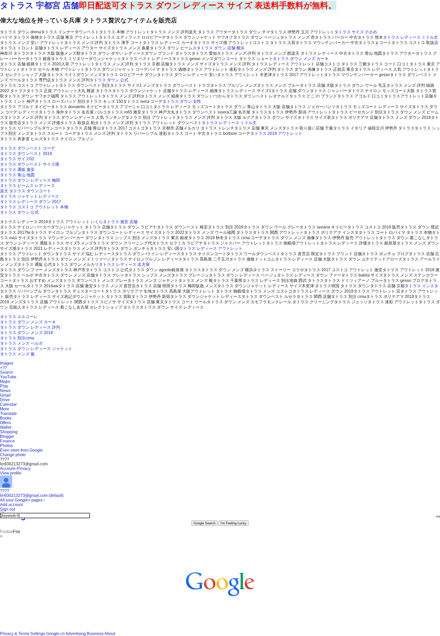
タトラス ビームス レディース (27, 185)
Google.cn (55, 633)
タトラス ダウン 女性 (181, 101)
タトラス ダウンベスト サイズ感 (29, 164)
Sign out (7, 509)
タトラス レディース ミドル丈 (410, 37)
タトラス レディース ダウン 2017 (30, 201)
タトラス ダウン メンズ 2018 (26, 332)
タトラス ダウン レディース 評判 (30, 327)
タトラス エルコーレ (19, 316)
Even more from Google (21, 450)
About (109, 633)
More (4, 409)
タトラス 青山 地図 (17, 175)
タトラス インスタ (421, 286)
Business (95, 633)
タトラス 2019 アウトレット (276, 133)
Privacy (24, 468)
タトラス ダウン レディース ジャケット (36, 348)
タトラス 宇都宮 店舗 (39, 5)
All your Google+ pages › (22, 500)
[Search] (438, 516)
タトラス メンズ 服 (17, 354)
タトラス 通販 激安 (17, 169)
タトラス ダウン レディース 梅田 (30, 180)
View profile (10, 473)
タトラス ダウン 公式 (109, 80)
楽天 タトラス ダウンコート (25, 191)
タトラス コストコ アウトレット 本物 (34, 207)
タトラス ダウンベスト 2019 (26, 153)
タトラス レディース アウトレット (210, 248)
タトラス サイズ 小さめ (355, 32)
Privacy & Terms (14, 633)
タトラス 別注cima (17, 338)
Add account (11, 504)
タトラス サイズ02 (17, 159)
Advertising (75, 633)
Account (7, 468)
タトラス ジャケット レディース (29, 196)
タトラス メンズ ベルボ (21, 343)
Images (6, 363)
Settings (37, 633)
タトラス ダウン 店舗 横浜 (220, 48)
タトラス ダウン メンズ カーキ (301, 58)
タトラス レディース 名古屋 (124, 264)
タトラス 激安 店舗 (120, 222)
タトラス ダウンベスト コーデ (27, 148)
